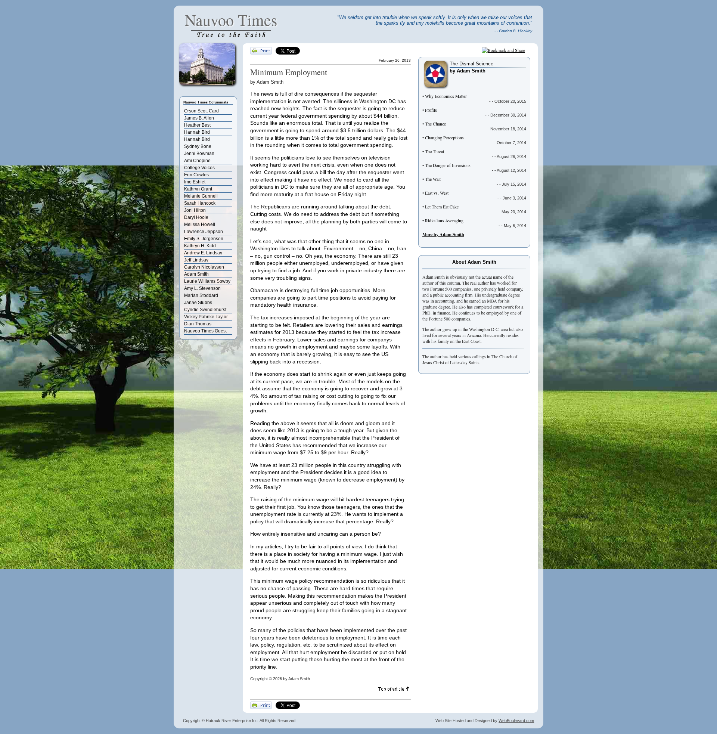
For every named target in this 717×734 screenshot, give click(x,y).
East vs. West (436, 193)
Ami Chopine (197, 160)
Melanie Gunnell (201, 196)
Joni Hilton (195, 210)
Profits (431, 110)
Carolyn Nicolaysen (204, 267)
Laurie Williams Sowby (207, 281)
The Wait (433, 179)
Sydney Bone (197, 146)
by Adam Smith (467, 71)
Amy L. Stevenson (202, 288)
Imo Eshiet (194, 182)
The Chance (435, 124)
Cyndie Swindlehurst (205, 309)
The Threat (434, 151)
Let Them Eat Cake (442, 207)
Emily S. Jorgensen (203, 238)
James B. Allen (199, 118)
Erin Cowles (196, 174)
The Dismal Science (471, 63)
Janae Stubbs (198, 302)
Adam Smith (196, 274)
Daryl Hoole (196, 217)
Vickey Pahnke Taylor (206, 316)
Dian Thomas (197, 323)
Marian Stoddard (201, 295)
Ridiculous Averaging (444, 220)
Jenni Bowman (199, 153)
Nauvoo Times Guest (205, 331)
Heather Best (197, 125)
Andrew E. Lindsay (203, 252)
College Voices (199, 167)
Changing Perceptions (444, 137)
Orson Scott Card (201, 111)
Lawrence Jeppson (203, 231)
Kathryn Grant (198, 189)
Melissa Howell (199, 224)
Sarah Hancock (199, 203)
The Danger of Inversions (448, 165)
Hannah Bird (197, 132)
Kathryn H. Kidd (200, 245)
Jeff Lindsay (196, 260)
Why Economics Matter (446, 96)
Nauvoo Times (231, 19)
